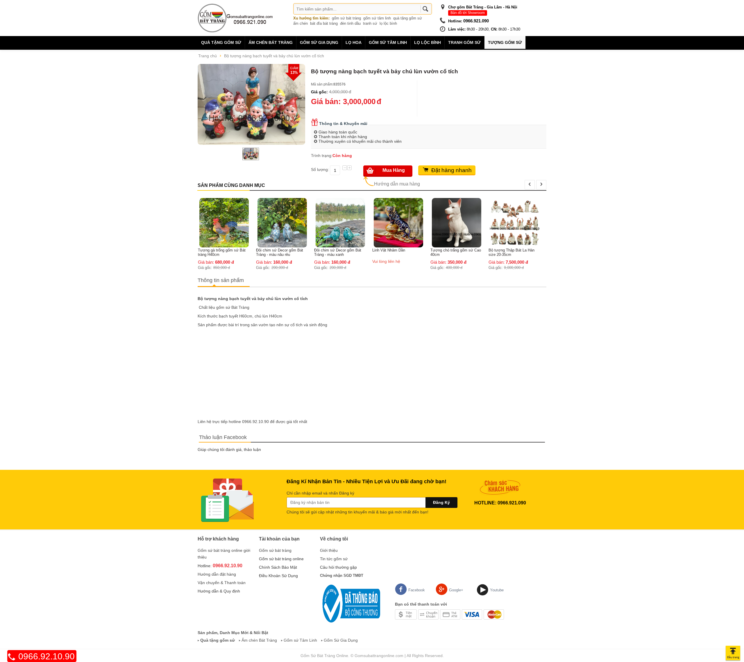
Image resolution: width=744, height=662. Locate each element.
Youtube (497, 590)
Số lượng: (320, 169)
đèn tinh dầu (350, 23)
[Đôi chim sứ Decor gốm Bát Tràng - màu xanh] (285, 222)
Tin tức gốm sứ (334, 558)
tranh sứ (370, 23)
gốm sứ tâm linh (377, 18)
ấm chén (300, 23)
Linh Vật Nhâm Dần (333, 250)
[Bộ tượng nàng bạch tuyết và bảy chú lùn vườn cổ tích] (251, 104)
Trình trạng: (321, 155)
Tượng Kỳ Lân (503, 201)
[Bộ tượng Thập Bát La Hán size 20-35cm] (459, 222)
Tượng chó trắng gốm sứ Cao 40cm (400, 252)
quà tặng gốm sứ (407, 18)
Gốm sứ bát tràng (275, 550)
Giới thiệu (329, 550)
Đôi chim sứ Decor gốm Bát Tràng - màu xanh (282, 252)
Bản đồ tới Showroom (467, 13)
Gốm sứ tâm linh (388, 42)
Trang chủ (207, 55)
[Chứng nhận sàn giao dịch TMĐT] (350, 603)
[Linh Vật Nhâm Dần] (343, 222)
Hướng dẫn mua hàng (397, 183)
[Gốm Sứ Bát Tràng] (235, 17)
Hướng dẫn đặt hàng (217, 574)
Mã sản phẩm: (322, 84)
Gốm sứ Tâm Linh (300, 640)
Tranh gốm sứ (464, 42)
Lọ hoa (354, 42)
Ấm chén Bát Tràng (270, 42)
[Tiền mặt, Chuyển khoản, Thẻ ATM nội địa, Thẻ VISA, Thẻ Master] (449, 614)
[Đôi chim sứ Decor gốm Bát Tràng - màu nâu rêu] (226, 222)
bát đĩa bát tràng (324, 23)
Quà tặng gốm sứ (221, 42)
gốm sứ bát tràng (346, 18)
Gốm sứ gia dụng (319, 42)
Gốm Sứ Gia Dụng (341, 640)
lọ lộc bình (388, 23)
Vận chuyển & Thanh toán (222, 582)
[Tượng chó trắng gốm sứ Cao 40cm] (401, 222)
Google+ (456, 590)
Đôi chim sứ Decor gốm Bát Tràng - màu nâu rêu (224, 252)
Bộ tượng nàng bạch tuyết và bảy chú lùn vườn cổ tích (274, 55)
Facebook (416, 590)
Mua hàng (393, 170)
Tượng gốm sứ (505, 42)
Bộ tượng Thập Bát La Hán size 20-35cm (456, 252)
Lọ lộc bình (427, 42)
